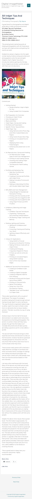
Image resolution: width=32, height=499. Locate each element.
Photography (14, 21)
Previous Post (16, 477)
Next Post (16, 482)
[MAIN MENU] (28, 5)
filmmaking (6, 21)
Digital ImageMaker (12, 3)
